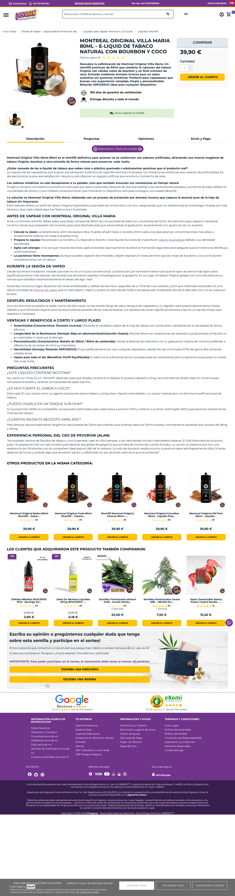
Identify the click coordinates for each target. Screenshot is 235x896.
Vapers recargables (172, 239)
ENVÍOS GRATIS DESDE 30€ (90, 3)
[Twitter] (36, 774)
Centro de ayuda (130, 733)
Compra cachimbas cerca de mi (50, 756)
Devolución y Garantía (133, 725)
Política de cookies (176, 733)
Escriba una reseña (79, 679)
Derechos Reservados (178, 746)
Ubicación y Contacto (44, 732)
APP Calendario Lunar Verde (92, 750)
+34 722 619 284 (40, 3)
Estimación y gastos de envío (137, 729)
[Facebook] (30, 774)
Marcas (80, 746)
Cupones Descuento (88, 733)
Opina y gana (90, 57)
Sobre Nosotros (40, 728)
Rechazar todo (173, 885)
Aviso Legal (171, 725)
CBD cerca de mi (41, 744)
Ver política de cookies (87, 892)
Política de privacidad (178, 729)
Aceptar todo (136, 885)
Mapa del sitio (128, 746)
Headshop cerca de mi (44, 740)
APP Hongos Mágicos (89, 754)
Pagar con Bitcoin (131, 742)
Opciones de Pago (131, 737)
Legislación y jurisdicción (180, 742)
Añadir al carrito (202, 77)
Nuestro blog (83, 729)
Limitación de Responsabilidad (183, 737)
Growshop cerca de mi (44, 736)
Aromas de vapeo (45, 290)
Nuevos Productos (87, 725)
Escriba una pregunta (79, 669)
